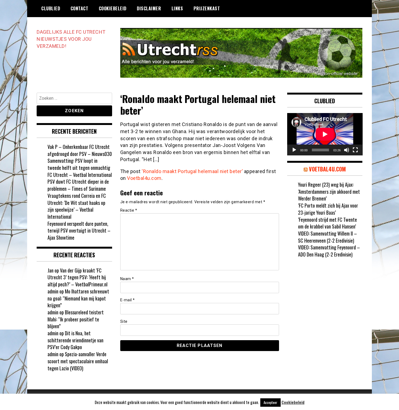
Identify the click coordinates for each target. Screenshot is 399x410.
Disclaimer (149, 8)
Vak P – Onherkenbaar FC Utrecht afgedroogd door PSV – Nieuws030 (79, 150)
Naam (127, 279)
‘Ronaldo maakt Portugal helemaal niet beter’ (192, 171)
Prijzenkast (207, 8)
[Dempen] (346, 150)
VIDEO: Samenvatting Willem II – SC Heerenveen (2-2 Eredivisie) (327, 237)
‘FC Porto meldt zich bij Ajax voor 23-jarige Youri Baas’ (328, 209)
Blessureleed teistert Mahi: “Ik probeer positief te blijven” (75, 319)
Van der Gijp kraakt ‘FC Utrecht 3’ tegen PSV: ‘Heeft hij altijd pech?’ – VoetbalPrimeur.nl (77, 277)
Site (124, 321)
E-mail (127, 300)
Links (177, 8)
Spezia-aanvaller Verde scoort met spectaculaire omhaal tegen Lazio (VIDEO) (77, 360)
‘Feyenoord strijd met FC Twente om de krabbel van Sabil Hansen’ (327, 223)
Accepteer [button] (270, 402)
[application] (325, 134)
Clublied (50, 8)
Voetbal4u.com (144, 178)
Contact (79, 8)
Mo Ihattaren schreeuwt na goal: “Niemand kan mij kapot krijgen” (78, 298)
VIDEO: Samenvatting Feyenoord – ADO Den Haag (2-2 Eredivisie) (329, 251)
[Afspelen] (294, 150)
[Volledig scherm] (355, 150)
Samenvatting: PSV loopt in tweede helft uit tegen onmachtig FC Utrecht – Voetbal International (79, 167)
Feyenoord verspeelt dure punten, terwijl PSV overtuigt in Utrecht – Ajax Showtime (78, 230)
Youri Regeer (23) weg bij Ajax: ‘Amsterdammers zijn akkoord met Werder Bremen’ (329, 191)
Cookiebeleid (112, 8)
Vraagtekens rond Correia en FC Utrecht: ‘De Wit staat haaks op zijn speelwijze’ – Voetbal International (76, 206)
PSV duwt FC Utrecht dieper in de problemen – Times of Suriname (78, 185)
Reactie (128, 210)
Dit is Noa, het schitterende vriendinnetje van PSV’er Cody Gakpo (75, 340)
